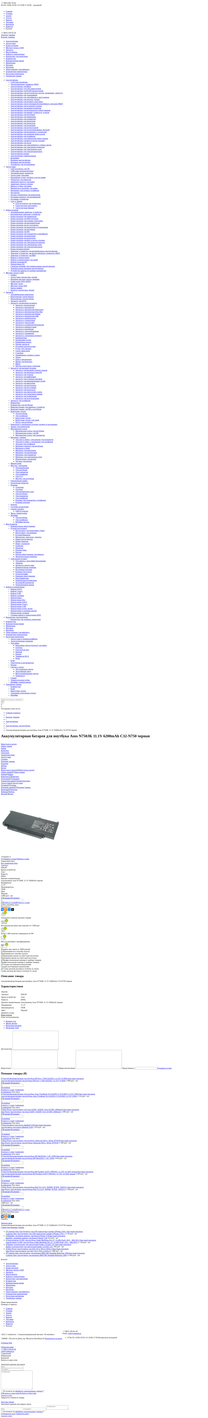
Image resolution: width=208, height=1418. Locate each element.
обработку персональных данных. (29, 1391)
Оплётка (18, 648)
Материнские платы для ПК (27, 433)
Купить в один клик (27, 1393)
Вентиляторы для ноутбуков (22, 299)
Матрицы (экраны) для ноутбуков (29, 446)
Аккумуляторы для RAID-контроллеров (27, 91)
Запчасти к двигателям (24, 323)
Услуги (9, 18)
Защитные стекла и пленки (22, 184)
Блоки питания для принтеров (23, 236)
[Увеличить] (31, 855)
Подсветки (15, 193)
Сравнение (19, 1090)
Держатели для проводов (21, 180)
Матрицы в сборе (22, 448)
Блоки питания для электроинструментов (28, 242)
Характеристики (8, 781)
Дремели (19, 563)
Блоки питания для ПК (20, 232)
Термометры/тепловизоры (26, 580)
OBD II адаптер (21, 511)
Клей (13, 661)
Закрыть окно (6, 1223)
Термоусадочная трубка (20, 680)
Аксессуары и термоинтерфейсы (24, 639)
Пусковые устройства (19, 199)
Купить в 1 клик (23, 903)
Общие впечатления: (66, 1068)
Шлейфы (14, 515)
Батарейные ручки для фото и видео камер (28, 177)
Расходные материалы (15, 74)
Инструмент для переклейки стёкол (30, 531)
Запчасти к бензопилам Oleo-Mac (29, 312)
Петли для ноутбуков (24, 422)
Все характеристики (9, 863)
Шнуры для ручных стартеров (27, 366)
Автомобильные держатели (22, 173)
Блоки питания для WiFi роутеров (24, 219)
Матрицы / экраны (18, 437)
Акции (8, 16)
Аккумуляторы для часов (21, 143)
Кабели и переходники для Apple (24, 260)
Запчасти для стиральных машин (28, 394)
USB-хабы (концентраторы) (22, 171)
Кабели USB (16, 593)
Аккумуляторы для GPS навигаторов (26, 89)
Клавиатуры (11, 59)
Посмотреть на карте (53, 1338)
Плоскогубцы (21, 550)
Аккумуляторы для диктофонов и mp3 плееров (30, 97)
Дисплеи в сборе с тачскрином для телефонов (34, 442)
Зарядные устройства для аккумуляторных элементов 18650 (35, 253)
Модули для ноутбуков (24, 479)
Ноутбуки (10, 67)
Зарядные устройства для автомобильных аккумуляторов (34, 251)
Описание (5, 779)
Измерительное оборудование (23, 526)
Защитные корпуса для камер (23, 182)
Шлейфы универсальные (21, 682)
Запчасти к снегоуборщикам (27, 331)
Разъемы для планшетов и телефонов (30, 500)
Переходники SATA (19, 602)
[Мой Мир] (9, 909)
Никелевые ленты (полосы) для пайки (31, 645)
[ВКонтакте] (2, 909)
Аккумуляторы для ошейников (23, 117)
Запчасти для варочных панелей (28, 372)
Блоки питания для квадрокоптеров (25, 223)
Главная (9, 11)
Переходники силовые (20, 613)
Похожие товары (8, 787)
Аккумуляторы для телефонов (23, 136)
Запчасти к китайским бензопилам (29, 325)
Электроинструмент (19, 559)
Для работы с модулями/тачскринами (30, 561)
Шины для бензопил (23, 362)
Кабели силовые (17, 596)
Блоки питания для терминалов (23, 216)
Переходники (16, 598)
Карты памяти (16, 288)
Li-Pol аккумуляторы (19, 82)
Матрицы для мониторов (25, 450)
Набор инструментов (24, 539)
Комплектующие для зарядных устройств (28, 407)
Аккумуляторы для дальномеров (24, 95)
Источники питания (23, 570)
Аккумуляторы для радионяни (23, 125)
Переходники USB (18, 606)
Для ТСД (19, 476)
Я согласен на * (23, 1391)
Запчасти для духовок (24, 375)
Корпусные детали (18, 411)
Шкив (17, 364)
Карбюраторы (21, 338)
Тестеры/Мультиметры (24, 583)
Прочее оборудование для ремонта (29, 554)
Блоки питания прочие (20, 249)
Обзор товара (6, 772)
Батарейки (15, 158)
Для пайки (15, 643)
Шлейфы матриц (22, 522)
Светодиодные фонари (24, 208)
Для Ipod (19, 489)
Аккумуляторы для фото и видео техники (28, 141)
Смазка (13, 678)
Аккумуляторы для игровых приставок (27, 102)
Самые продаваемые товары (12, 1227)
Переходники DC (18, 264)
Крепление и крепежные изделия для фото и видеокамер (34, 424)
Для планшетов (21, 472)
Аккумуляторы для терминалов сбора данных (29, 138)
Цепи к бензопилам (23, 359)
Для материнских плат (24, 492)
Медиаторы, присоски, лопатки (28, 537)
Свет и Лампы (16, 201)
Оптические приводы (19, 483)
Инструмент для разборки (26, 533)
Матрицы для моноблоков (26, 453)
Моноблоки (10, 63)
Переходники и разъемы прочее (24, 611)
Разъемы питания (22, 502)
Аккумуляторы (12, 41)
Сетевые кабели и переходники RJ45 (26, 615)
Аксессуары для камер (20, 175)
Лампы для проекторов (20, 427)
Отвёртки (19, 546)
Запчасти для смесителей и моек (28, 392)
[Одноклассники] (5, 909)
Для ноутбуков (21, 414)
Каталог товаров (8, 35)
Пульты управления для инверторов (25, 195)
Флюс (17, 658)
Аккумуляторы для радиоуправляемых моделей (30, 130)
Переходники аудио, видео (21, 609)
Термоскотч (20, 676)
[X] (12, 909)
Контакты (10, 24)
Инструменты (11, 52)
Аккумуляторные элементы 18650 (25, 84)
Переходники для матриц (25, 459)
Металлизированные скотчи (27, 674)
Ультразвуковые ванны (24, 585)
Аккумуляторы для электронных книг (26, 149)
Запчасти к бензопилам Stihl (27, 316)
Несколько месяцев (13, 1026)
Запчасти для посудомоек (25, 388)
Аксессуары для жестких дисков (24, 277)
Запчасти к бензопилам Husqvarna (29, 310)
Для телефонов (21, 416)
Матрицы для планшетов (25, 455)
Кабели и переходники (15, 54)
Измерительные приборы (25, 567)
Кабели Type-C (17, 591)
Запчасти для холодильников (27, 398)
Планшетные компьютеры (16, 72)
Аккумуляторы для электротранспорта (26, 151)
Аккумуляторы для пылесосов (23, 123)
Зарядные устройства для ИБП (23, 255)
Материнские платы (19, 429)
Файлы (4, 792)
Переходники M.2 (18, 600)
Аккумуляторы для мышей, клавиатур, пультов (30, 112)
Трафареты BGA (22, 656)
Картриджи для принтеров (17, 56)
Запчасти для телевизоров (26, 396)
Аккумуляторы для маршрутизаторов (26, 108)
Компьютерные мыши (15, 61)
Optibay (14, 275)
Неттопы (9, 65)
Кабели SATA (16, 589)
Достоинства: (6, 1049)
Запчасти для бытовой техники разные (31, 370)
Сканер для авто (17, 509)
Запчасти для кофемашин (25, 377)
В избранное (6, 1092)
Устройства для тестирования (23, 164)
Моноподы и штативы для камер (24, 188)
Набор (3, 774)
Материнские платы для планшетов (30, 435)
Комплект (5, 777)
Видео (3, 794)
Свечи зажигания (22, 351)
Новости (9, 27)
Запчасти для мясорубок (25, 383)
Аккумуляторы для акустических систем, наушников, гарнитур (37, 93)
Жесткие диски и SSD (15, 48)
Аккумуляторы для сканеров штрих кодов (28, 134)
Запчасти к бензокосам (24, 307)
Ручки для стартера (23, 349)
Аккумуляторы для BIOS (21, 86)
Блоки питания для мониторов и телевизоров (29, 227)
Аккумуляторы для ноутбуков (23, 115)
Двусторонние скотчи (24, 669)
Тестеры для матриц (23, 461)
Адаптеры (19, 487)
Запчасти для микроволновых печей (30, 381)
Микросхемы (16, 463)
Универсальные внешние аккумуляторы (27, 268)
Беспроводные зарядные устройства (25, 214)
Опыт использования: (10, 1017)
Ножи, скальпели (22, 544)
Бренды (9, 20)
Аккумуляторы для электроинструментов (28, 147)
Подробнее (5, 1088)
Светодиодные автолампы (26, 206)
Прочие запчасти (22, 344)
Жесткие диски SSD (19, 286)
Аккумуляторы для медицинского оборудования (30, 110)
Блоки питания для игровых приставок (27, 221)
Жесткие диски (17, 284)
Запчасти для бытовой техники (23, 368)
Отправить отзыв (164, 1068)
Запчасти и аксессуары (24, 565)
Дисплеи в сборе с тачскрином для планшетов (34, 440)
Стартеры (19, 353)
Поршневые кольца (23, 342)
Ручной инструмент (19, 528)
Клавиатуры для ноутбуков (22, 405)
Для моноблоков (22, 468)
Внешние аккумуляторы (20, 160)
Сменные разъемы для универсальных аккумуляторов (33, 266)
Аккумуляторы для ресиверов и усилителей (29, 132)
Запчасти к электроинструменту (28, 336)
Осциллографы (21, 574)
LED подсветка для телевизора (28, 203)
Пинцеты (19, 548)
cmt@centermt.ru (74, 1333)
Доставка (9, 22)
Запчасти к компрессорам (25, 327)
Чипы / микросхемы (19, 513)
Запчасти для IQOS (18, 301)
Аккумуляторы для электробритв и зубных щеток (31, 145)
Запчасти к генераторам (25, 320)
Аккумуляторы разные (20, 154)
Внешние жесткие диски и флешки (25, 279)
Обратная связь (7, 1347)
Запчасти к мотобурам (24, 329)
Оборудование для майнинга (17, 69)
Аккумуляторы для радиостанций (24, 128)
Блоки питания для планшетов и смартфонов (29, 234)
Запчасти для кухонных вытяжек (28, 379)
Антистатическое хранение (22, 641)
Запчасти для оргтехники (25, 385)
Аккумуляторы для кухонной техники (26, 106)
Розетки (14, 505)
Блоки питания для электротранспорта (26, 247)
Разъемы (14, 485)
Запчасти (9, 50)
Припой (18, 652)
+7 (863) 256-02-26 (8, 1349)
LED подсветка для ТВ (20, 169)
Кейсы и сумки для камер (21, 186)
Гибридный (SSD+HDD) (21, 281)
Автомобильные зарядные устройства (26, 212)
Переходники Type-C (19, 604)
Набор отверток (21, 541)
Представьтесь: (128, 1068)
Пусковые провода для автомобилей (25, 197)
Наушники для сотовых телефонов (25, 190)
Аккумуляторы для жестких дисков (25, 99)
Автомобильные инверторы (22, 294)
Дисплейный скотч (23, 671)
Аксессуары (11, 43)
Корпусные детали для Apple (27, 420)
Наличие (4, 790)
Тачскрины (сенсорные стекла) (23, 693)
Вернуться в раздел (9, 770)
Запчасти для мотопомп (25, 305)
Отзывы (9, 14)
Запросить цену (22, 1414)
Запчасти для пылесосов (25, 390)
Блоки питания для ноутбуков (23, 229)
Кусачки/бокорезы (22, 535)
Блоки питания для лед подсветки (25, 225)
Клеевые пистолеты (23, 572)
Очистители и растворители (22, 663)
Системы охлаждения (19, 507)
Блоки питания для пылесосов (23, 238)
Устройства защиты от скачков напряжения (28, 271)
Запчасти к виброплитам (25, 318)
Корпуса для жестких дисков (22, 290)
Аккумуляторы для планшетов (23, 119)
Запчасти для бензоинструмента (24, 303)
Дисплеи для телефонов (25, 444)
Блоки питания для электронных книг (26, 245)
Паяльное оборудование (25, 576)
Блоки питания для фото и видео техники (28, 240)
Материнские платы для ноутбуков (29, 431)
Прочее (18, 552)
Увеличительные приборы (26, 557)
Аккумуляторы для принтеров (23, 121)
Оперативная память (19, 481)
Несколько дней (12, 1028)
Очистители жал (22, 650)
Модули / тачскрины (19, 466)
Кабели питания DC (19, 262)
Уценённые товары (14, 76)
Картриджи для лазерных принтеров (26, 619)
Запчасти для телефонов (20, 401)
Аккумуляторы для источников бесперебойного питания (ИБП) (37, 104)
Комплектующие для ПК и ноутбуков (26, 409)
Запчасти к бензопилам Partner (27, 314)
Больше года (11, 1021)
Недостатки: (6, 1068)
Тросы (18, 357)
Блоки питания (12, 46)
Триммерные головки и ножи (27, 355)
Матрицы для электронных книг (28, 457)
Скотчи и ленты (17, 667)
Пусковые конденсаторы (25, 346)
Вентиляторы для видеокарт (22, 297)
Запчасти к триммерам (24, 333)
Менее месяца (11, 1023)
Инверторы (15, 403)
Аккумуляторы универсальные (23, 156)
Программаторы (22, 578)
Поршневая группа (23, 340)
